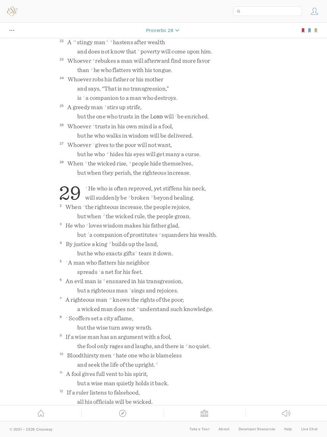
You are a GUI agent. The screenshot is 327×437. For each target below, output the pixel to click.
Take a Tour (199, 429)
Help (288, 429)
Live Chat (309, 429)
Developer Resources (257, 429)
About (223, 429)
